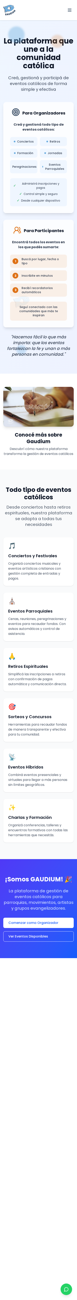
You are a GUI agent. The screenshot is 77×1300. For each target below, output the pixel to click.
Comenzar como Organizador (33, 922)
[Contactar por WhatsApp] (66, 1289)
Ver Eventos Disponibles (28, 936)
